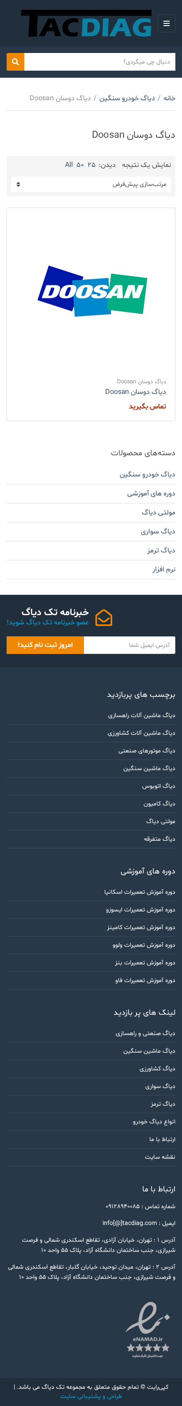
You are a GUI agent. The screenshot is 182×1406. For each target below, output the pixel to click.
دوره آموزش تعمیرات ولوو (144, 945)
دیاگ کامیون (159, 804)
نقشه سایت (160, 1157)
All (69, 165)
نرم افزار (163, 569)
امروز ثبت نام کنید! (45, 645)
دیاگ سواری (158, 532)
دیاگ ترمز (161, 551)
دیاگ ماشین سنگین (149, 768)
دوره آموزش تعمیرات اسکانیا (139, 892)
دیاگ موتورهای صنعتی (146, 751)
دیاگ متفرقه (159, 839)
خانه (169, 98)
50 (80, 165)
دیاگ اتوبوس (158, 786)
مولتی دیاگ (158, 513)
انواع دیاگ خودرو (154, 1122)
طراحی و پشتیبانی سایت (91, 1396)
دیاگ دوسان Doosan (141, 382)
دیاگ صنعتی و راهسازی (145, 1033)
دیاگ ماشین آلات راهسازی (141, 715)
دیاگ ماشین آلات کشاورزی (141, 733)
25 (91, 165)
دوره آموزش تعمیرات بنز (145, 963)
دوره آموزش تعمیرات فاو (145, 980)
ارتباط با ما (162, 1139)
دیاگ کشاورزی (157, 1069)
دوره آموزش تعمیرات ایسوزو (140, 910)
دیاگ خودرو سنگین (127, 98)
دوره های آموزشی (151, 494)
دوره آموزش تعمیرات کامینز (141, 927)
